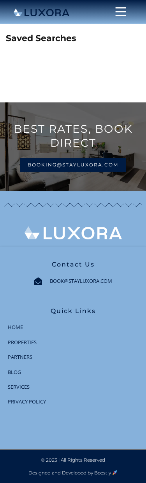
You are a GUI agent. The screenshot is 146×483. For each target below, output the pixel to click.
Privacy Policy (27, 401)
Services (19, 386)
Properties (22, 342)
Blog (14, 372)
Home (15, 327)
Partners (20, 356)
